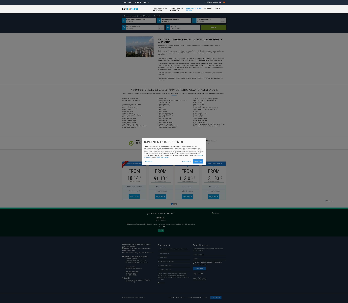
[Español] (224, 2)
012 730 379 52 (144, 2)
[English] (220, 2)
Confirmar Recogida (212, 2)
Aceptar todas (198, 161)
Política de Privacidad (162, 157)
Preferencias (148, 161)
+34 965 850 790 (131, 2)
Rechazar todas (186, 161)
